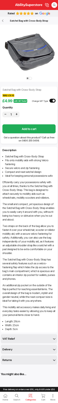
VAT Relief (8, 338)
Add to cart (29, 129)
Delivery (7, 349)
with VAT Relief (20, 101)
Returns (7, 360)
